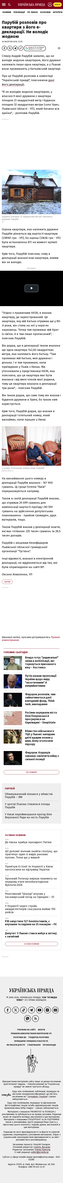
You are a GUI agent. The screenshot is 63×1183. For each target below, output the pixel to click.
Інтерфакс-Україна (37, 1096)
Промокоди (49, 1045)
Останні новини (15, 835)
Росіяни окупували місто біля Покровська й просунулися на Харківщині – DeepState (41, 717)
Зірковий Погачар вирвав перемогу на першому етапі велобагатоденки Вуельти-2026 (31, 881)
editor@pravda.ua (39, 1152)
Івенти (41, 1029)
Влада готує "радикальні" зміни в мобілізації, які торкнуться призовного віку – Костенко (41, 662)
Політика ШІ (19, 1037)
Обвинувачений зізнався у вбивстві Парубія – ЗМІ (29, 795)
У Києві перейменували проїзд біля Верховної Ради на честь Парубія (28, 816)
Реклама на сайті (26, 1029)
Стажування (34, 1045)
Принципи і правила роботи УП (31, 1041)
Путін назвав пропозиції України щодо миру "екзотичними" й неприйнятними (40, 680)
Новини (6, 12)
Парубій (7, 582)
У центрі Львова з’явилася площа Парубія (27, 805)
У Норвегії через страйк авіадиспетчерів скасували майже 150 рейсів (30, 909)
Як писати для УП (16, 1045)
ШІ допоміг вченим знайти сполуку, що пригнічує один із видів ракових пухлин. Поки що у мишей (31, 854)
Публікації (19, 12)
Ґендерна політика (38, 1037)
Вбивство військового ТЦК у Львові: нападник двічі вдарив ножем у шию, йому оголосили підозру (40, 737)
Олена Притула (42, 1149)
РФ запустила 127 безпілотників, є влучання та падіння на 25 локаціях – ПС (31, 923)
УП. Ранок (32, 12)
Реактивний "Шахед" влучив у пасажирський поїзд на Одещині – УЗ (29, 895)
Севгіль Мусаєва (42, 1147)
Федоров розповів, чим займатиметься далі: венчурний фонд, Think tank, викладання (40, 699)
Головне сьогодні (16, 652)
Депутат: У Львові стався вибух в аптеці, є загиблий (31, 935)
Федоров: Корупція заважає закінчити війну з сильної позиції (42, 756)
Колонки (45, 12)
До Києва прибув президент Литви (28, 842)
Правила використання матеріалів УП (31, 1033)
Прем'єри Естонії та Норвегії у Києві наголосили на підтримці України (29, 868)
